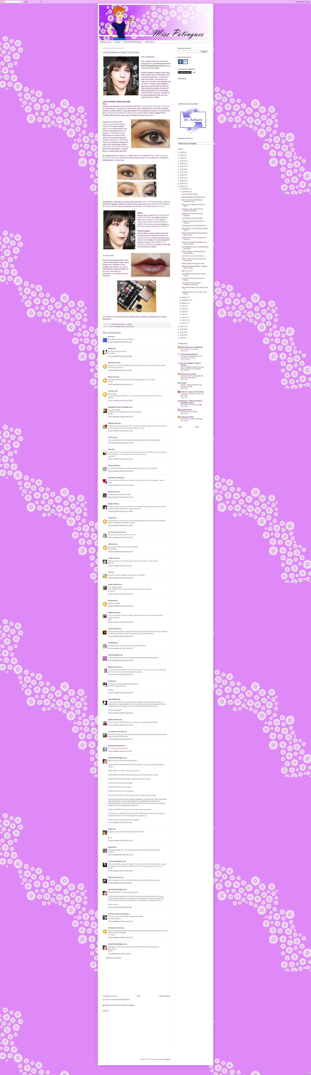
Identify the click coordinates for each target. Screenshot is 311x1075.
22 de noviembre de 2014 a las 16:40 (120, 485)
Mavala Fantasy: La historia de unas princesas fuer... (193, 252)
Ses (109, 572)
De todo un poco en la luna (117, 914)
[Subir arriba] (309, 1073)
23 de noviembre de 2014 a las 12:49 (120, 622)
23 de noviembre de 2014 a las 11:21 (120, 594)
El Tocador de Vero (114, 928)
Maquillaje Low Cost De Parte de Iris (194, 225)
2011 (182, 332)
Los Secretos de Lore (115, 532)
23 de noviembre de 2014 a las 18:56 (120, 693)
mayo (184, 311)
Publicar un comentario (113, 958)
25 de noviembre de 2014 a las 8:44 (120, 883)
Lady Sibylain (112, 699)
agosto (184, 303)
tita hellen (111, 643)
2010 (182, 335)
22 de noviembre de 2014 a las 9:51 (120, 370)
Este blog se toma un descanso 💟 (191, 404)
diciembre (185, 189)
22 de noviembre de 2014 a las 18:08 (120, 511)
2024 (182, 158)
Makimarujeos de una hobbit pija (192, 347)
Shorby (110, 681)
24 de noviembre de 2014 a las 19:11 (120, 871)
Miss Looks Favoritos (127, 326)
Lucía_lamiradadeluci (115, 861)
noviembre (185, 192)
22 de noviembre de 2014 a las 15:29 (120, 471)
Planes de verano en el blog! (189, 411)
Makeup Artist (113, 423)
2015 (182, 183)
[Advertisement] (136, 977)
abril (183, 314)
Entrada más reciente (110, 996)
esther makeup (113, 584)
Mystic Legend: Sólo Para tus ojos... (193, 263)
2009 (182, 338)
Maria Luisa (112, 377)
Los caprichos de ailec (116, 731)
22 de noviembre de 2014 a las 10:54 (120, 400)
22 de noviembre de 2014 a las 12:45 (120, 431)
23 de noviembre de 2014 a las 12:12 (120, 606)
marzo (184, 317)
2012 (182, 329)
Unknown (111, 391)
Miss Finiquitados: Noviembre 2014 (193, 197)
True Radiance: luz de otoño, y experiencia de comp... (192, 283)
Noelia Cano (112, 558)
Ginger (110, 829)
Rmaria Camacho (114, 877)
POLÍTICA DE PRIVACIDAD (133, 42)
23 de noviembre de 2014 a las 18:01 (120, 674)
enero (184, 323)
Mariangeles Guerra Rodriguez (118, 407)
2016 (182, 181)
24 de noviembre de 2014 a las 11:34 (120, 855)
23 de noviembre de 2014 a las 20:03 (120, 713)
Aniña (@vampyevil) (115, 746)
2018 (182, 175)
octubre (184, 297)
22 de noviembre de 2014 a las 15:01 (120, 459)
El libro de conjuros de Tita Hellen (192, 392)
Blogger (167, 1059)
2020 (182, 169)
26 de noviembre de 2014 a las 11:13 (120, 937)
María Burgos (112, 363)
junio (184, 309)
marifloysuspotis (114, 655)
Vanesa (110, 518)
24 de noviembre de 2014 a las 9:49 (120, 822)
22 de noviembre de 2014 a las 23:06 (120, 551)
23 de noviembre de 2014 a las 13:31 (120, 636)
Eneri (110, 336)
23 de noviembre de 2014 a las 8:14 (120, 566)
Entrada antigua (165, 996)
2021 (182, 166)
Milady (110, 348)
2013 (182, 326)
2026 (182, 152)
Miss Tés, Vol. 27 (187, 271)
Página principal (105, 42)
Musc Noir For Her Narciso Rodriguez (192, 419)
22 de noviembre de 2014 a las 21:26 (120, 537)
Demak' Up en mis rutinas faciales (193, 256)
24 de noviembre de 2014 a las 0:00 (120, 751)
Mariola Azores (113, 667)
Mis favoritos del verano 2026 (189, 349)
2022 (182, 164)
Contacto (117, 42)
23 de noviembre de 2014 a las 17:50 (120, 660)
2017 (182, 178)
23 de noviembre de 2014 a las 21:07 (120, 739)
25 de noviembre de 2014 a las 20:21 (120, 921)
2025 (182, 155)
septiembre (186, 300)
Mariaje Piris (112, 492)
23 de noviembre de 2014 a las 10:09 (120, 578)
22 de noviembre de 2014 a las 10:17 (120, 384)
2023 (182, 161)
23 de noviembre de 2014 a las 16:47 (120, 648)
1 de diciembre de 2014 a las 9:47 (119, 954)
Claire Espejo (112, 465)
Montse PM (112, 504)
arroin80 (183, 383)
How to (112, 326)
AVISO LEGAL (149, 42)
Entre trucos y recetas (188, 374)
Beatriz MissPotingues (118, 324)
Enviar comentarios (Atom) (121, 999)
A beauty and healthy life (189, 354)
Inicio (138, 996)
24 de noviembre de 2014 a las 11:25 (120, 840)
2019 (182, 172)
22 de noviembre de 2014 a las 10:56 (120, 417)
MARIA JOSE (112, 612)
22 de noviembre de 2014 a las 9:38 (120, 356)
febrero (184, 320)
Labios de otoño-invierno (190, 194)
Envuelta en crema (114, 478)
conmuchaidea (113, 629)
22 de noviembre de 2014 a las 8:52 (120, 342)
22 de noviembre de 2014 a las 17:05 (120, 497)
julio (183, 306)
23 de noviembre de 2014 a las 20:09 (120, 725)
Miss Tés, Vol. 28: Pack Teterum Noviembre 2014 (192, 200)
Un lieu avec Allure (187, 417)
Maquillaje (117, 326)
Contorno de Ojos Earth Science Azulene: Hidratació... (192, 210)
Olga (109, 449)
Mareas (110, 847)
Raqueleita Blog (113, 719)
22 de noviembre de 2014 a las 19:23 (120, 525)
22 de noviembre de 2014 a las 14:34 (120, 443)
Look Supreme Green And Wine (192, 218)
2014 (182, 186)
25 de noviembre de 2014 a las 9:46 (120, 907)
